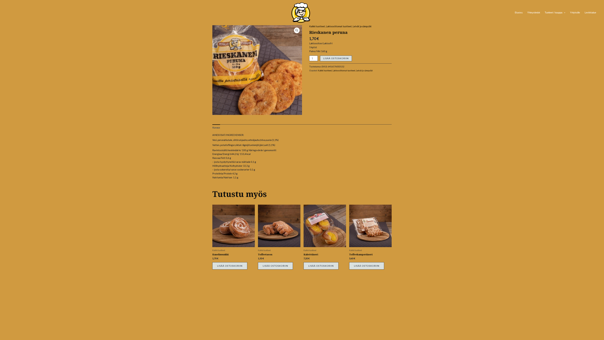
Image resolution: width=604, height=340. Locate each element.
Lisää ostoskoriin (336, 58)
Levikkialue (590, 12)
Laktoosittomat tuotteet (339, 26)
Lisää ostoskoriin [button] (229, 265)
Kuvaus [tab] (216, 127)
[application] (563, 12)
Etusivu (519, 12)
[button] (297, 30)
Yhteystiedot (533, 12)
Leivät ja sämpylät (362, 26)
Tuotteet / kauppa (553, 12)
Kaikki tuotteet (317, 26)
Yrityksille (575, 12)
